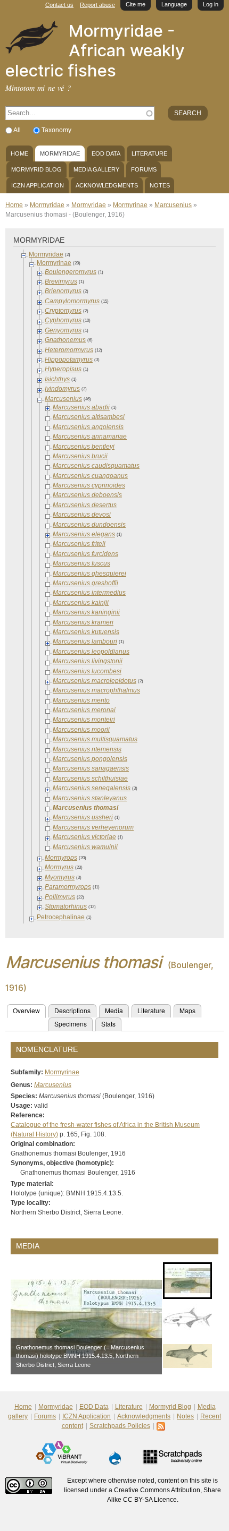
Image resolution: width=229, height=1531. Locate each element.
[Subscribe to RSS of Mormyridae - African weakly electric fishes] (162, 1426)
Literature (149, 153)
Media (114, 1010)
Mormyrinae (130, 205)
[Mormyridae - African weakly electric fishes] (31, 49)
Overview (29, 1010)
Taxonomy (56, 130)
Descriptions (72, 1010)
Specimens (70, 1023)
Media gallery (96, 169)
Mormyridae (60, 153)
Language (174, 4)
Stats (108, 1023)
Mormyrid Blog (36, 169)
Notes (160, 185)
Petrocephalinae (61, 917)
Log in (210, 4)
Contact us (59, 5)
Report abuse (97, 5)
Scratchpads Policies (119, 1426)
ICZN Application (37, 185)
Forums (144, 169)
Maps (187, 1010)
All (17, 130)
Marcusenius (173, 205)
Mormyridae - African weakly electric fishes (95, 50)
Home (19, 153)
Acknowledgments (107, 185)
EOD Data (106, 153)
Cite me (135, 4)
